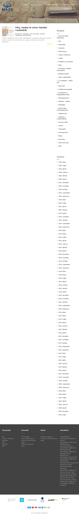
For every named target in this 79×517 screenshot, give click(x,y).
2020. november (63, 377)
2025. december (63, 182)
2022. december (63, 295)
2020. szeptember (64, 384)
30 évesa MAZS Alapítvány (62, 37)
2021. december (63, 336)
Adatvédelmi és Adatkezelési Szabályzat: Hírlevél (68, 438)
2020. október (63, 380)
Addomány (61, 44)
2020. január (62, 408)
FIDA (22, 446)
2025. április (62, 206)
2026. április (62, 169)
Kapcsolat (66, 8)
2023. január (62, 292)
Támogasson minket (69, 4)
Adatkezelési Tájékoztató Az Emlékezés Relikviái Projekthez (68, 483)
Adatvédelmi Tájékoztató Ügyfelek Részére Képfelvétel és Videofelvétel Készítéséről (68, 454)
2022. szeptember (64, 305)
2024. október (63, 220)
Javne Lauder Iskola (27, 438)
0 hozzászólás (35, 34)
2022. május (62, 319)
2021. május (62, 357)
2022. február (62, 329)
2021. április (62, 360)
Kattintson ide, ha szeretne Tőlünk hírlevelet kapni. (49, 438)
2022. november (63, 299)
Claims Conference (64, 55)
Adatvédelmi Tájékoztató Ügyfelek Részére (68, 449)
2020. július (62, 391)
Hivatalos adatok (36, 4)
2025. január (62, 213)
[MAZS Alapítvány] (7, 2)
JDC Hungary (25, 437)
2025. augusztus (63, 196)
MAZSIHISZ (61, 105)
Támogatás (62, 129)
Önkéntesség (62, 113)
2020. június (62, 394)
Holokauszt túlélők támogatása (64, 69)
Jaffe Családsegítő (64, 77)
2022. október (63, 302)
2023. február (62, 288)
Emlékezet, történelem (65, 62)
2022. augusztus (63, 309)
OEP (3, 442)
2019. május (62, 415)
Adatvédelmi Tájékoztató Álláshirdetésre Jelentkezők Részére (68, 444)
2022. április (62, 322)
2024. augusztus (63, 227)
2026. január (62, 179)
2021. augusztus (63, 350)
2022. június (62, 316)
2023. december (63, 254)
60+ (59, 41)
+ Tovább (48, 44)
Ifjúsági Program (63, 74)
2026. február (62, 176)
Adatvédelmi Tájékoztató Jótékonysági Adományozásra (68, 461)
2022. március (63, 326)
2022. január (62, 333)
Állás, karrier (62, 51)
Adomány (61, 48)
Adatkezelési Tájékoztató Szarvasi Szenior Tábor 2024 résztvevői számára (68, 477)
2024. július (62, 230)
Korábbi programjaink (52, 4)
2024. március (63, 244)
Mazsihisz (5, 440)
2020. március (63, 404)
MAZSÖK (4, 444)
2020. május (62, 398)
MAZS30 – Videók (64, 101)
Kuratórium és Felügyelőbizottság (63, 93)
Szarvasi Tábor (63, 122)
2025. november (63, 186)
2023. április (62, 281)
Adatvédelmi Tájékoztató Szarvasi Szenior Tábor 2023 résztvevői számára (68, 472)
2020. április (62, 401)
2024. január (62, 251)
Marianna (26, 34)
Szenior (60, 125)
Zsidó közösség (27, 35)
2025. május (62, 203)
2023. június (62, 275)
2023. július (62, 271)
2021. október (62, 343)
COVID (60, 58)
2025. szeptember (64, 193)
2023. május (62, 278)
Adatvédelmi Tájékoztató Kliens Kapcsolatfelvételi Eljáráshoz (69, 465)
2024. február (62, 247)
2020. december (63, 374)
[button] (74, 8)
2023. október (63, 261)
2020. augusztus (63, 387)
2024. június (62, 234)
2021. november (63, 339)
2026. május (62, 165)
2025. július (62, 199)
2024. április (62, 240)
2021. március (62, 363)
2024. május (62, 237)
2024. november (63, 217)
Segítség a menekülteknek (61, 118)
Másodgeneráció (63, 98)
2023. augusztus (63, 268)
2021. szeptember (64, 346)
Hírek (60, 65)
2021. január (62, 370)
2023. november (63, 258)
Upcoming (61, 139)
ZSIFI (59, 146)
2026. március (63, 172)
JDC (3, 437)
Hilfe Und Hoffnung (27, 444)
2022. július (62, 312)
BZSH (3, 446)
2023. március (63, 285)
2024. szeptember (64, 223)
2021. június (62, 353)
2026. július (62, 162)
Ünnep (60, 136)
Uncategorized (63, 132)
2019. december (63, 411)
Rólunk (25, 4)
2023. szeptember (64, 264)
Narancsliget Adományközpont (62, 109)
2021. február (62, 367)
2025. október (63, 189)
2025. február (62, 210)
